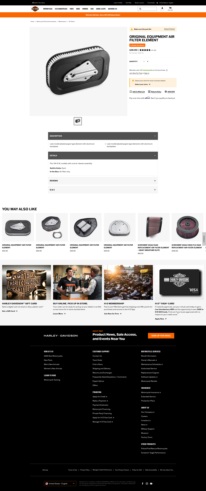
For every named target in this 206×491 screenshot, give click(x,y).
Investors (145, 420)
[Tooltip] (167, 70)
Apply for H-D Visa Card (102, 417)
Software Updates (148, 377)
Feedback (204, 239)
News (143, 425)
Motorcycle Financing (101, 409)
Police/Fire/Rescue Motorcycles (154, 448)
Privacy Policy (84, 470)
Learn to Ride (118, 3)
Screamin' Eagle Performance (153, 453)
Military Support (147, 429)
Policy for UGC (137, 470)
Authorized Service (149, 368)
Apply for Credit (99, 396)
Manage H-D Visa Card (102, 422)
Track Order (151, 3)
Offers (95, 385)
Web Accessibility (151, 470)
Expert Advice (98, 381)
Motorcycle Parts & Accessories (46, 21)
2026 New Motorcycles (53, 356)
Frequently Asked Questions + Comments (109, 377)
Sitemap (45, 470)
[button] (147, 50)
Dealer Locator (139, 3)
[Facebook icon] (142, 483)
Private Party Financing (102, 413)
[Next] (202, 234)
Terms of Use (72, 470)
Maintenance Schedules (151, 364)
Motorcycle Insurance (150, 392)
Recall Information (148, 356)
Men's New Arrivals (51, 364)
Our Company (147, 412)
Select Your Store (39, 3)
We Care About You (166, 470)
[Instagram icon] (147, 483)
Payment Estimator (100, 405)
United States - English (166, 3)
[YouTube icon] (151, 483)
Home (32, 21)
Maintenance (62, 21)
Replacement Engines (150, 373)
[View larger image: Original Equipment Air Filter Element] (78, 71)
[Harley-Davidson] (66, 336)
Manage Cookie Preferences (102, 470)
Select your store (141, 84)
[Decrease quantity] (140, 61)
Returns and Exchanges (102, 373)
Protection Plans (148, 401)
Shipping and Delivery (101, 368)
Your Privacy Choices (122, 470)
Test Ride (128, 3)
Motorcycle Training (52, 380)
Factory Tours (146, 437)
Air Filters (72, 21)
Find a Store (98, 364)
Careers (144, 416)
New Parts (48, 360)
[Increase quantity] (148, 61)
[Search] (147, 9)
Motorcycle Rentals (149, 381)
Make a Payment (99, 401)
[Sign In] (162, 9)
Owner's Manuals (148, 360)
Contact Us (97, 356)
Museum (144, 433)
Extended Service (148, 396)
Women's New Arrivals (53, 368)
